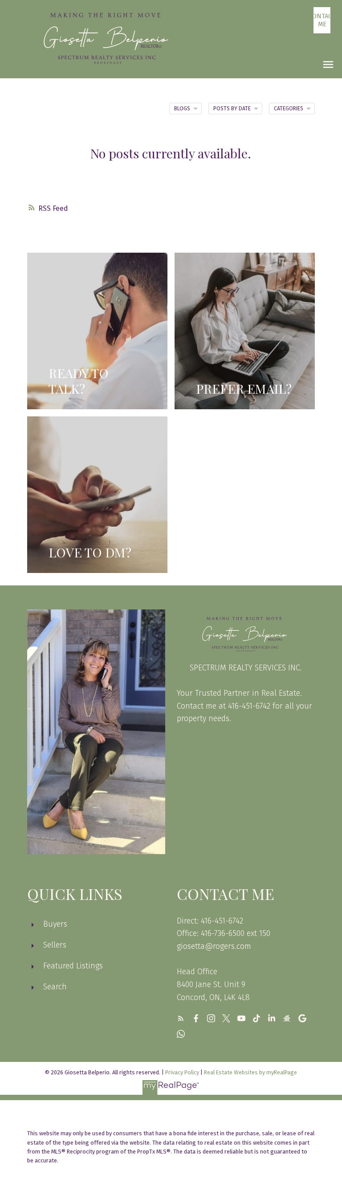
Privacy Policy (182, 1072)
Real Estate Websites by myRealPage (250, 1072)
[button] (322, 20)
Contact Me (322, 20)
